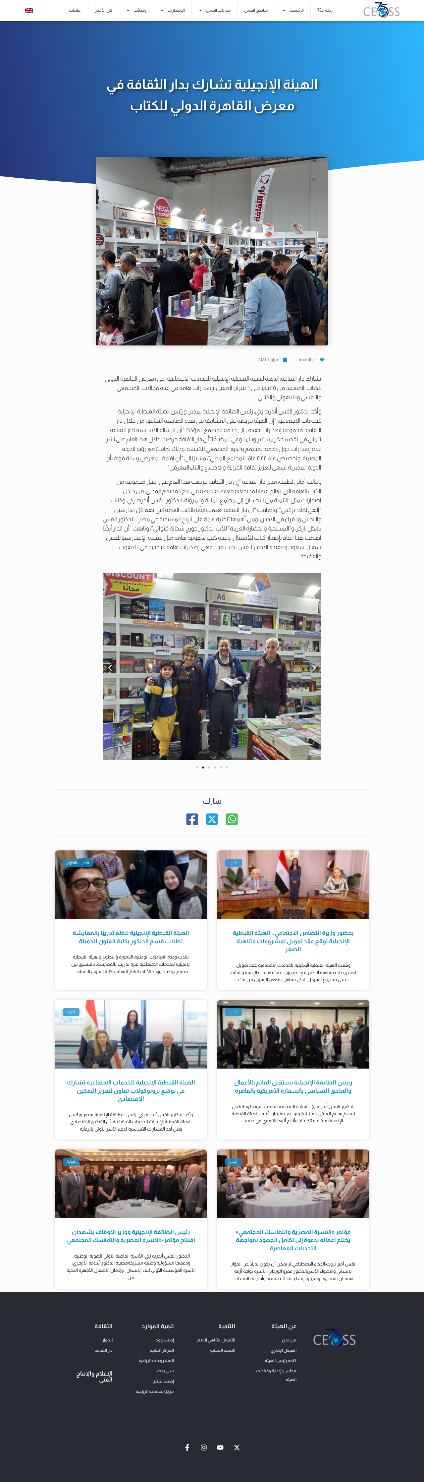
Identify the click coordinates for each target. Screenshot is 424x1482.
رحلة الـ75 (325, 10)
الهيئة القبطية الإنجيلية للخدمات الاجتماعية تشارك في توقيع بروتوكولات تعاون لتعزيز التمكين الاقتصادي (131, 1090)
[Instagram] (203, 1447)
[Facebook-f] (187, 1447)
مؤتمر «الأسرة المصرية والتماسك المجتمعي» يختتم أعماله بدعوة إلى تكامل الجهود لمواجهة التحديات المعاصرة (293, 1240)
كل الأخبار (103, 10)
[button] (110, 668)
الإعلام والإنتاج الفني (94, 1376)
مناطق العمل (256, 10)
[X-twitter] (237, 1447)
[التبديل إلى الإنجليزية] (29, 10)
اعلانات (75, 10)
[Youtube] (220, 1447)
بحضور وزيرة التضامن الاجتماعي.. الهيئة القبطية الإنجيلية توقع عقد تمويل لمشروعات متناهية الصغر (293, 941)
